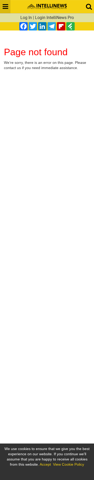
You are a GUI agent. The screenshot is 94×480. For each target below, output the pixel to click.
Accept (45, 464)
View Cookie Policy (68, 464)
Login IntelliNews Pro (54, 17)
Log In (26, 17)
